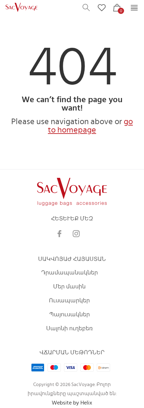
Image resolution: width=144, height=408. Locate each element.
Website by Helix (72, 403)
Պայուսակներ (69, 314)
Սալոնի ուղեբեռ (69, 328)
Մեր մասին (69, 286)
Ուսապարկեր (69, 300)
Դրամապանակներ (69, 272)
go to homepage (90, 126)
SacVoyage (22, 8)
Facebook (59, 233)
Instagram (76, 233)
